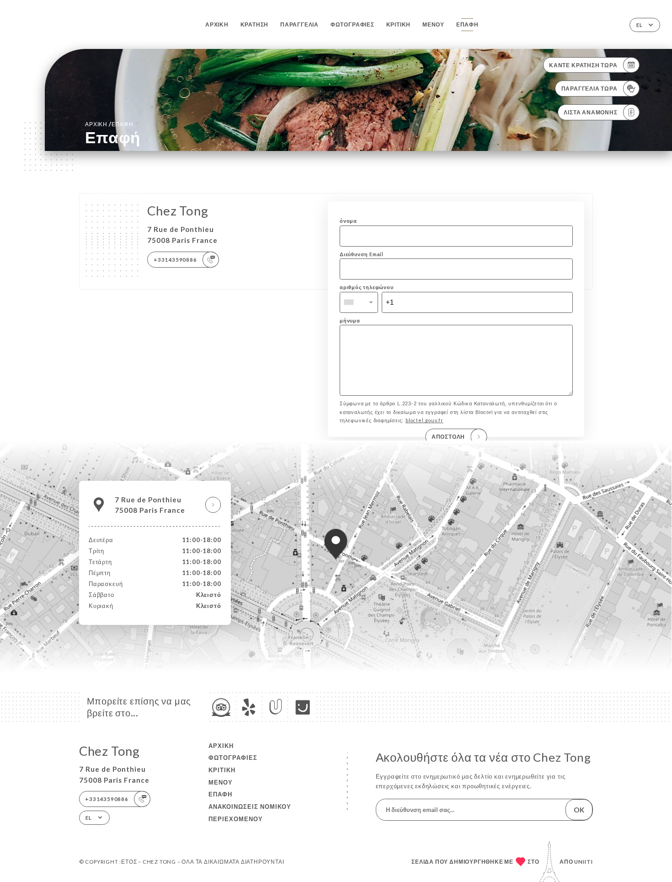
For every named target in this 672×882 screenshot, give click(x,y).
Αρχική (217, 24)
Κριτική (398, 24)
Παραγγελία (299, 24)
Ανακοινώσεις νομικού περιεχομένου (249, 813)
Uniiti (583, 862)
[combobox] (359, 302)
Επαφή (467, 24)
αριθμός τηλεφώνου (367, 287)
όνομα (348, 221)
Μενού (433, 24)
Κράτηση (254, 24)
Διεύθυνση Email (362, 254)
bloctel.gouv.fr (424, 420)
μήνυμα (350, 320)
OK (579, 810)
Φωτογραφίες (352, 24)
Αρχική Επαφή (109, 124)
